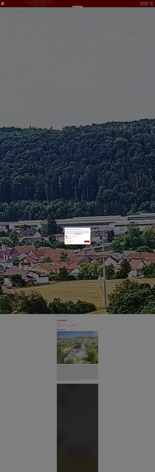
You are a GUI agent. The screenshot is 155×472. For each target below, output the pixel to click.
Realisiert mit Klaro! (87, 243)
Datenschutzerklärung (78, 233)
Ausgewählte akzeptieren (69, 241)
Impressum (82, 233)
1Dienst (69, 236)
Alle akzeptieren (87, 241)
